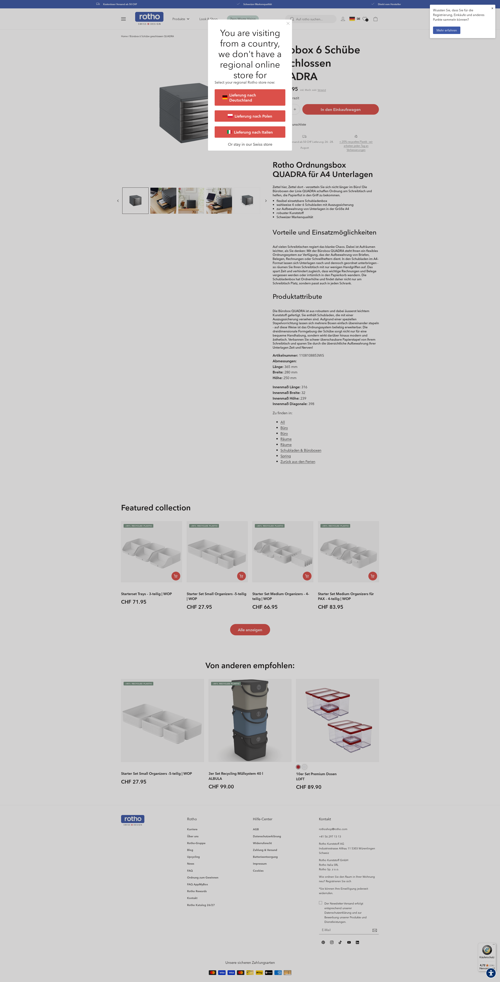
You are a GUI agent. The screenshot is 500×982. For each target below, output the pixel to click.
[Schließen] (288, 23)
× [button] (492, 8)
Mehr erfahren (447, 30)
